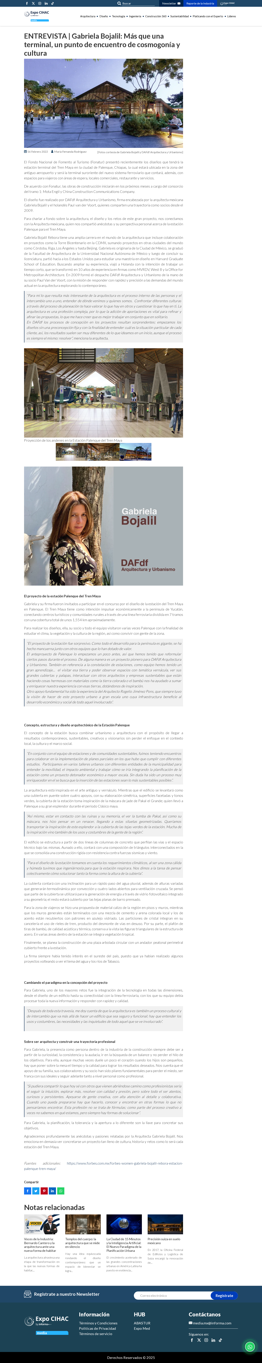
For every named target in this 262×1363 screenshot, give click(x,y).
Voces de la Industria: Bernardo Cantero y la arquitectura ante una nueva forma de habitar (40, 1245)
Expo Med (142, 1328)
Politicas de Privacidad (97, 1328)
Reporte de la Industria (200, 3)
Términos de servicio (95, 1334)
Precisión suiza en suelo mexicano (164, 1241)
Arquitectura (87, 16)
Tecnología (118, 16)
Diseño (103, 16)
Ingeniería (135, 16)
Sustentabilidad (179, 16)
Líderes (231, 16)
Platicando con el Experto (208, 16)
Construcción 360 (155, 16)
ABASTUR (142, 1323)
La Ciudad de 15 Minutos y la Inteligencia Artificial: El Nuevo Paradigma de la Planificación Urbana (123, 1245)
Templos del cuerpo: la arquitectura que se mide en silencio (82, 1243)
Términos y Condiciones (98, 1323)
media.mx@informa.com (211, 1323)
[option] (103, 103)
